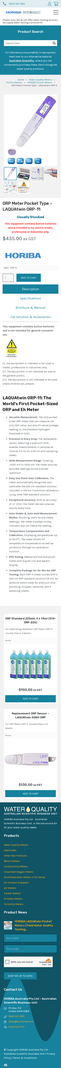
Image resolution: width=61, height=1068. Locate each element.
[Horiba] (23, 256)
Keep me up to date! (20, 975)
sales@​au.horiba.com (21, 1021)
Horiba (8, 640)
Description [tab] (30, 289)
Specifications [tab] (30, 298)
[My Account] (49, 3)
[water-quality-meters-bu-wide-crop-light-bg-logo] (32, 12)
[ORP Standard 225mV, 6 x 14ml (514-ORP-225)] (30, 664)
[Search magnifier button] (54, 43)
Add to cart (28, 277)
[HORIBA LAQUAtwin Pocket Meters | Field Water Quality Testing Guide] (8, 923)
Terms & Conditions (25, 1057)
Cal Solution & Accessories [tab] (31, 317)
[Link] (30, 1065)
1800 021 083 (16, 1016)
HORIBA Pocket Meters (39, 82)
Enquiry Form (16, 1026)
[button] (56, 12)
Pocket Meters (14, 82)
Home (21, 79)
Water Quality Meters (40, 79)
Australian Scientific (21, 60)
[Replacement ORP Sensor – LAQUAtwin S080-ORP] (30, 759)
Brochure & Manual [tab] (31, 308)
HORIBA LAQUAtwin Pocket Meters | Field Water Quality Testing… (34, 925)
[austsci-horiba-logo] (13, 12)
